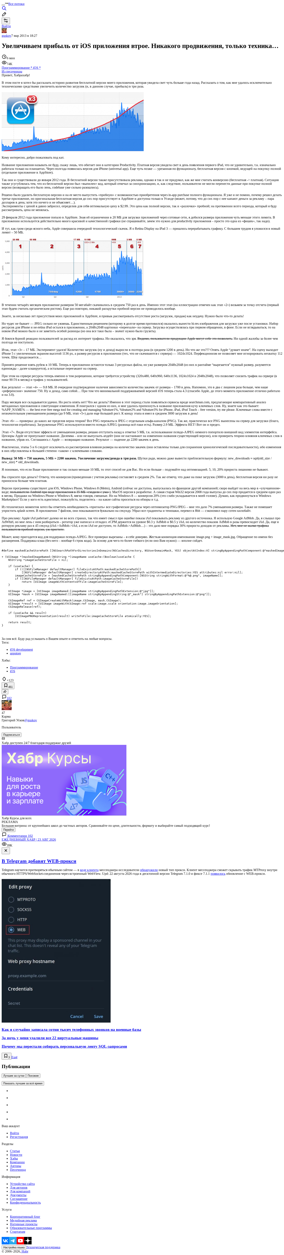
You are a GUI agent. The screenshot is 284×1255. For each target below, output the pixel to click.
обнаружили (149, 870)
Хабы (14, 1158)
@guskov (30, 720)
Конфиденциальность (25, 1202)
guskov (6, 35)
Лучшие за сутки (13, 1075)
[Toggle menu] (3, 5)
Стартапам (17, 1231)
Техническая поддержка (43, 1247)
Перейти (8, 829)
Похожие (33, 1075)
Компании (17, 1162)
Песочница (18, 1169)
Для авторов (18, 1187)
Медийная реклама (23, 1220)
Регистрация (19, 1137)
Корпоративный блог (25, 1216)
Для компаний (20, 1191)
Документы (18, 1195)
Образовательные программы (31, 1228)
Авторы (15, 1166)
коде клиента (89, 870)
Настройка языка (14, 1247)
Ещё (14, 1057)
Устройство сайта (22, 1184)
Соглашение (18, 1199)
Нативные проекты (23, 1224)
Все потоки (16, 4)
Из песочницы (12, 71)
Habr (24, 1251)
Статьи (15, 1151)
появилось (218, 873)
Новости (16, 1154)
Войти (14, 1133)
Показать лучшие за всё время (22, 1083)
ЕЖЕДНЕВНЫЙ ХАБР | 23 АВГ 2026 (29, 839)
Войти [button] (6, 26)
